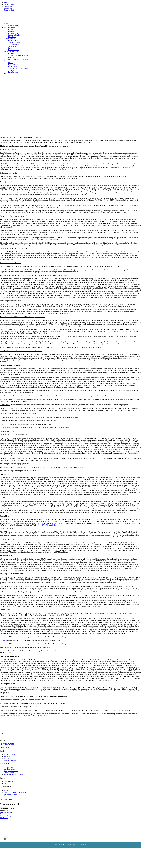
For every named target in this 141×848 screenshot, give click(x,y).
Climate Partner (9, 773)
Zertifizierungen (9, 769)
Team (6, 783)
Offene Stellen (9, 781)
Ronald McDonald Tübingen (13, 774)
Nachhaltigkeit (9, 4)
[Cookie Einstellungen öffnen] (15, 834)
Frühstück (7, 758)
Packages (7, 756)
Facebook (3, 637)
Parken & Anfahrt (10, 760)
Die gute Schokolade (11, 771)
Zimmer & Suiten (9, 754)
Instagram (3, 644)
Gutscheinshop (9, 6)
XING (2, 647)
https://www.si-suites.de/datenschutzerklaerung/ (15, 715)
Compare (12, 808)
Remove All (4, 808)
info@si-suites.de (5, 747)
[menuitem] (72, 30)
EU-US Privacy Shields (24, 447)
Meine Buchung (5, 816)
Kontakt (6, 2)
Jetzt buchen (4, 818)
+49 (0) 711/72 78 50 (7, 744)
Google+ (3, 640)
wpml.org (71, 845)
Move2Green (8, 767)
